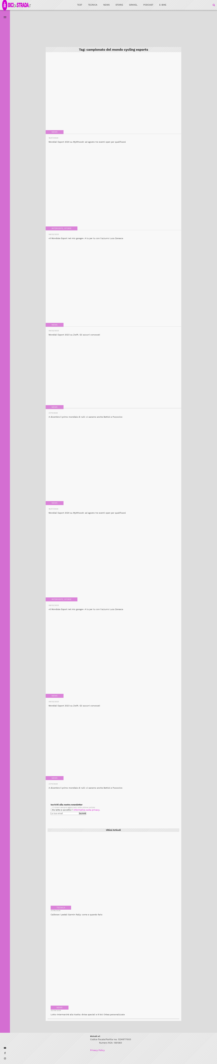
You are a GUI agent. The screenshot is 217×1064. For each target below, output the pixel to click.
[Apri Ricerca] (214, 5)
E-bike (162, 5)
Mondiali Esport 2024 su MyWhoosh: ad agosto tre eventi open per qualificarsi (87, 142)
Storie (119, 5)
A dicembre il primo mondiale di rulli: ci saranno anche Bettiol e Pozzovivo (85, 417)
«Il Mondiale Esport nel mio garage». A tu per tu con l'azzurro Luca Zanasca (86, 238)
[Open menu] (5, 17)
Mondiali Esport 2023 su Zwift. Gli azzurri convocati (74, 335)
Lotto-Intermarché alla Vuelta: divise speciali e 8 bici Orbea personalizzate (88, 1014)
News (106, 5)
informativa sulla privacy (86, 810)
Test (79, 5)
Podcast (148, 5)
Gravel (133, 5)
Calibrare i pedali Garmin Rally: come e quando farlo (76, 914)
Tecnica (92, 5)
